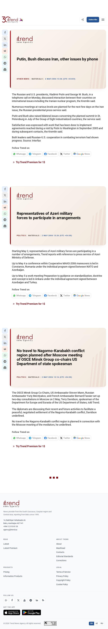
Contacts (60, 552)
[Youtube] (24, 600)
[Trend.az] (12, 20)
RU (102, 623)
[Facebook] (12, 600)
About (59, 544)
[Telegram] (30, 600)
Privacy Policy (62, 576)
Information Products (12, 576)
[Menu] (103, 19)
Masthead (60, 548)
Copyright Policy (63, 580)
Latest (6, 544)
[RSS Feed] (43, 600)
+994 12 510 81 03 (10, 526)
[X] (18, 600)
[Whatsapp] (5, 600)
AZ (97, 623)
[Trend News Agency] (11, 503)
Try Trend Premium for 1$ (30, 162)
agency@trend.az (10, 530)
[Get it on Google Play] (31, 612)
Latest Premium (10, 548)
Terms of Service (63, 572)
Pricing (6, 572)
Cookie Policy (62, 584)
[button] (5, 32)
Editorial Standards (64, 556)
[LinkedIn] (36, 600)
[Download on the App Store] (11, 612)
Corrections (61, 560)
